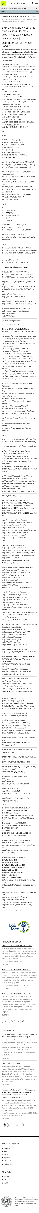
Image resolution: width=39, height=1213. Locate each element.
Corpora (21, 17)
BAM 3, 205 (19, 64)
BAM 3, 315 (12, 119)
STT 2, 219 (11, 124)
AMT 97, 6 (21, 102)
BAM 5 (28, 17)
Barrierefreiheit (8, 1164)
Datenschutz (7, 1161)
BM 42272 (27, 84)
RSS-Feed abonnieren (10, 1180)
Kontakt (6, 1154)
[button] (4, 1021)
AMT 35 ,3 (10, 67)
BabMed (13, 17)
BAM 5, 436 (17, 114)
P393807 (23, 42)
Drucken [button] (6, 1176)
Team (5, 1151)
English (6, 1183)
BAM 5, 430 (12, 82)
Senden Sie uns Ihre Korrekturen (13, 911)
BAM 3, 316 (12, 117)
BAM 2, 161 (12, 84)
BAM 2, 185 (12, 109)
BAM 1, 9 (12, 74)
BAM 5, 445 (30, 69)
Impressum (7, 1158)
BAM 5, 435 (22, 87)
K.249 (4, 45)
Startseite (5, 17)
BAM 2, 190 (12, 94)
